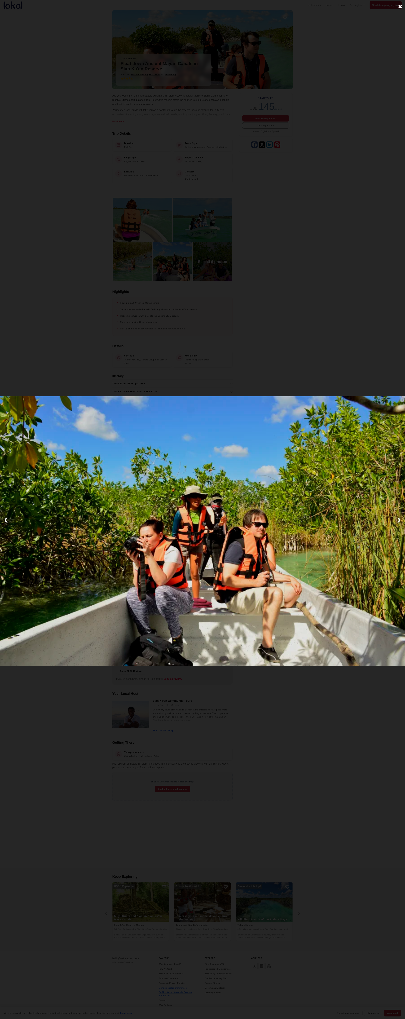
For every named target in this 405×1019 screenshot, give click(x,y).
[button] (6, 518)
